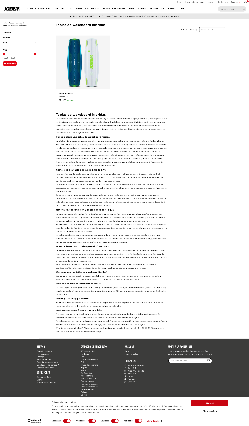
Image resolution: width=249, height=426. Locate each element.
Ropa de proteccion (90, 384)
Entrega (40, 357)
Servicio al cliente (44, 351)
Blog (127, 351)
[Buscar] (243, 8)
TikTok (130, 376)
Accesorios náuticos (90, 387)
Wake (131, 9)
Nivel (5, 42)
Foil (82, 357)
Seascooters (157, 9)
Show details (153, 421)
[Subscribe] (208, 360)
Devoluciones (43, 354)
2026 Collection (88, 351)
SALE (181, 9)
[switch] (92, 421)
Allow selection (210, 411)
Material (6, 37)
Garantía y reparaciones (47, 362)
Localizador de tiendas (195, 2)
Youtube (131, 379)
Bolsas (84, 392)
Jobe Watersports (135, 365)
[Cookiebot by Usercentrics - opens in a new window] (34, 421)
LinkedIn (131, 382)
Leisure (142, 9)
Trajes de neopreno (114, 9)
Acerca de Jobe (44, 377)
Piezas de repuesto (45, 368)
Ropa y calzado (88, 381)
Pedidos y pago (44, 359)
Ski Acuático (86, 373)
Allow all (210, 403)
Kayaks (172, 9)
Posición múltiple (88, 378)
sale (131, 221)
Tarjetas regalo (87, 389)
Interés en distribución (218, 2)
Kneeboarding (87, 376)
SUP (70, 9)
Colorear (7, 32)
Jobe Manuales (131, 354)
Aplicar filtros (10, 63)
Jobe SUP (131, 368)
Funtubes (59, 9)
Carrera (40, 380)
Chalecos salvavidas (87, 9)
